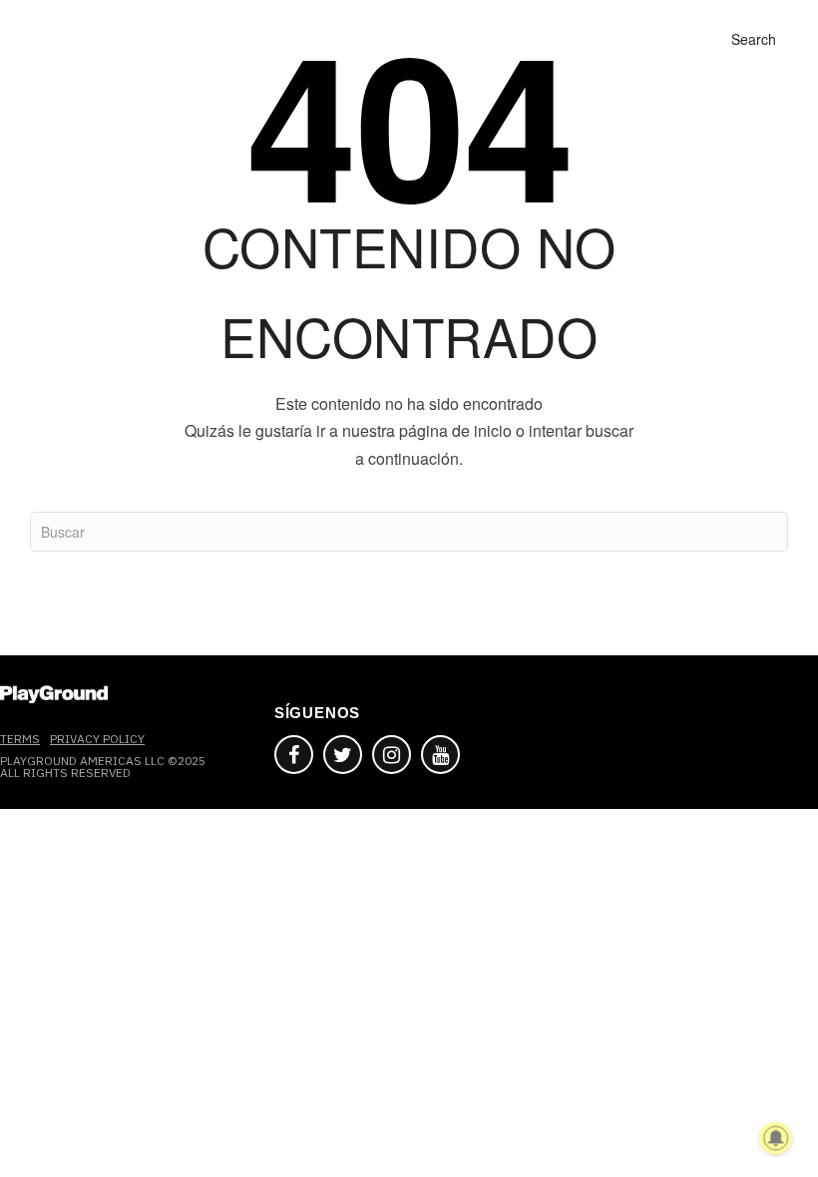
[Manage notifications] (776, 1138)
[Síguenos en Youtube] (440, 754)
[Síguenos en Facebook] (293, 754)
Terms (20, 738)
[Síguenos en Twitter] (342, 754)
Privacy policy (97, 738)
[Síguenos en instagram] (391, 754)
